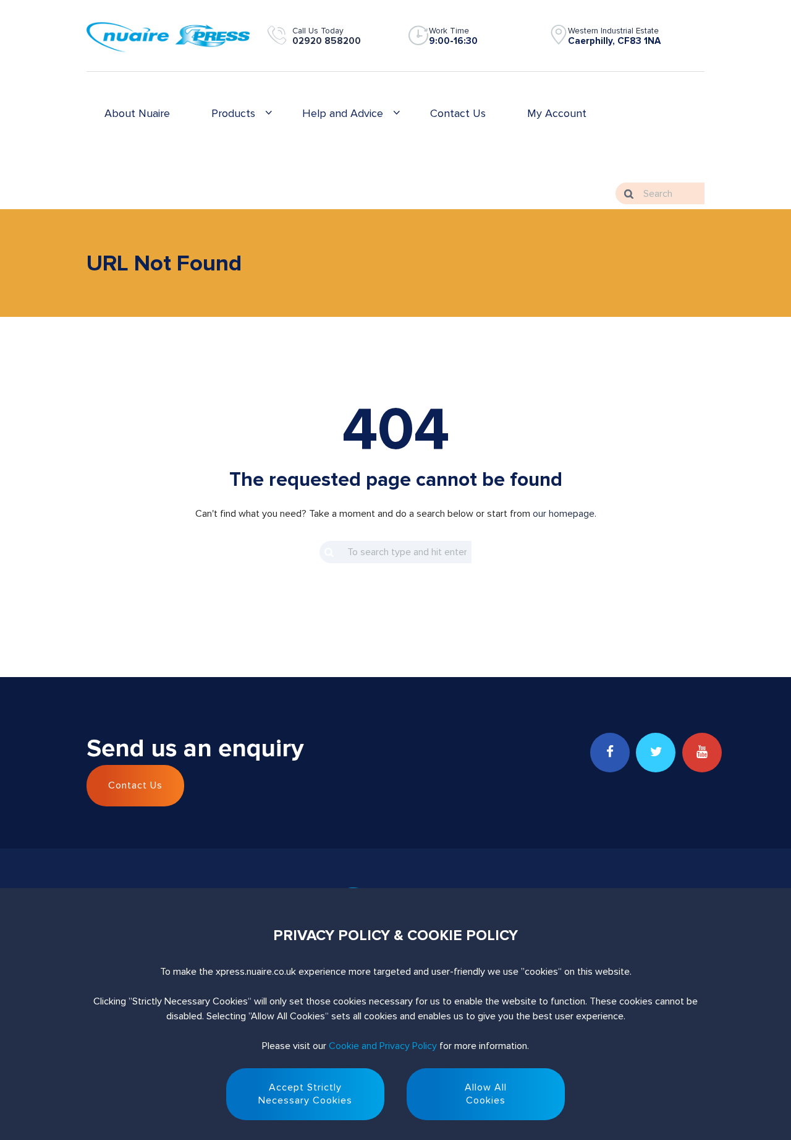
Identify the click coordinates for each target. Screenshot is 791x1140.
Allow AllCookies (486, 1094)
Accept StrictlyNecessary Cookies (305, 1094)
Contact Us (135, 785)
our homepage (563, 513)
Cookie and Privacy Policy (383, 1046)
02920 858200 (326, 41)
